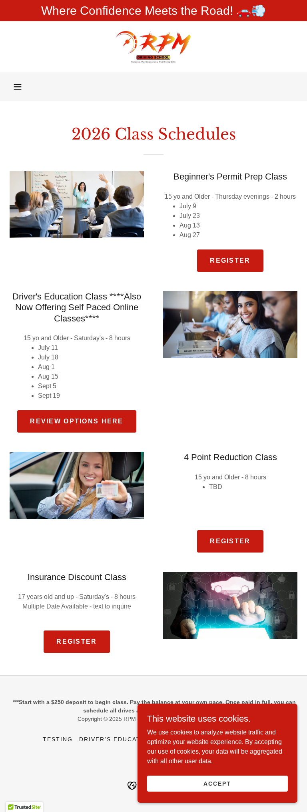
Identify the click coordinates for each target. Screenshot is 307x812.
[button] (18, 87)
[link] (153, 47)
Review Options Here (76, 421)
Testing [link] (58, 739)
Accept (217, 783)
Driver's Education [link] (116, 739)
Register (230, 260)
